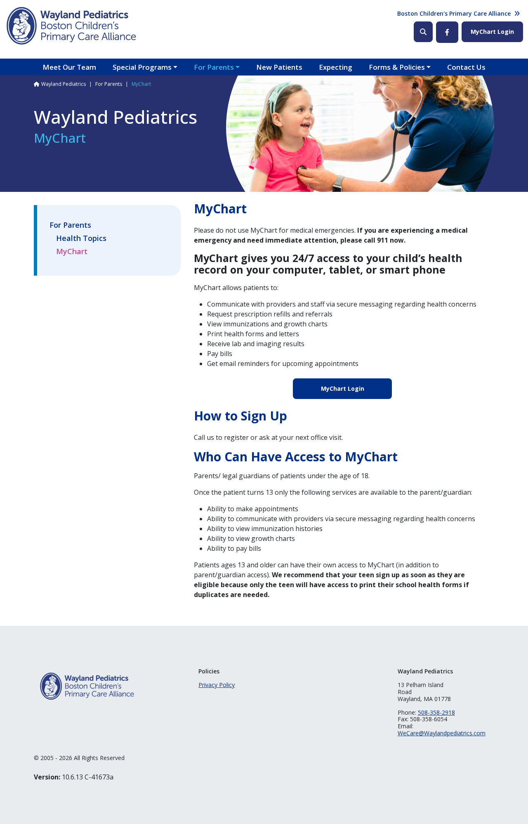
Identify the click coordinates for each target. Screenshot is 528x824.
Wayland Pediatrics (63, 83)
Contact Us (466, 67)
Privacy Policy (216, 685)
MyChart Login (492, 31)
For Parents (214, 67)
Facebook (447, 32)
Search (423, 31)
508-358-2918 (436, 712)
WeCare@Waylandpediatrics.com (442, 733)
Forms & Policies (397, 67)
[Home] (72, 26)
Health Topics (81, 238)
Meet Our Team (69, 67)
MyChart (71, 251)
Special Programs (142, 67)
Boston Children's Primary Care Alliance (454, 13)
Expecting (335, 67)
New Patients (279, 67)
